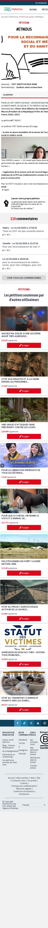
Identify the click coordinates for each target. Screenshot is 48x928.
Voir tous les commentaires (24, 280)
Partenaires (24, 796)
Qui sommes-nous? (34, 744)
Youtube (22, 756)
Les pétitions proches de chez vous (9, 764)
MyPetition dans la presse (35, 762)
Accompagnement (10, 753)
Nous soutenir (22, 780)
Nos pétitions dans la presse (34, 753)
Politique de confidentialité (23, 788)
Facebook (23, 742)
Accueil (33, 9)
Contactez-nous (18, 783)
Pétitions (14, 17)
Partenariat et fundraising (8, 758)
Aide (33, 780)
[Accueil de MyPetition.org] (13, 9)
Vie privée (31, 783)
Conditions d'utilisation (23, 793)
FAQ (38, 780)
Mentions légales (23, 791)
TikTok (22, 745)
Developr (14, 810)
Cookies (23, 785)
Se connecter (41, 2)
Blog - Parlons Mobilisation (8, 749)
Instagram (23, 752)
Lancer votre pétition (8, 743)
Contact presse (33, 769)
